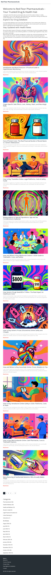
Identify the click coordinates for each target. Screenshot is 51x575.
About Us (5, 560)
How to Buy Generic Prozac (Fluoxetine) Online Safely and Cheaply (23, 331)
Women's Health (7, 510)
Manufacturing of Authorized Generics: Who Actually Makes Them (23, 478)
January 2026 (7, 542)
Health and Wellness (9, 507)
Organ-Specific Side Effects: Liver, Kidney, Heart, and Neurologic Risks (25, 105)
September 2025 (8, 553)
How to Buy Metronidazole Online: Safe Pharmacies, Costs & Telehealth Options (23, 441)
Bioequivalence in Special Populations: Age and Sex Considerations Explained (20, 218)
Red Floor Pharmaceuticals (10, 2)
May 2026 (6, 531)
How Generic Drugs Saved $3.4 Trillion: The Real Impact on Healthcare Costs (23, 293)
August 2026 (7, 523)
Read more (6, 74)
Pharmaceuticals (8, 502)
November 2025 (8, 547)
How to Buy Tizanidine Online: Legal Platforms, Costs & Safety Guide (24, 180)
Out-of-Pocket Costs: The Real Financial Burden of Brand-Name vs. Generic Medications (25, 141)
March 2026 (7, 537)
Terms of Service (7, 562)
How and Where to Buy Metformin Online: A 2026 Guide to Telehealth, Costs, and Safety (23, 256)
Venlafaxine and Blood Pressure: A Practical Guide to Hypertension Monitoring (21, 68)
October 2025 (7, 550)
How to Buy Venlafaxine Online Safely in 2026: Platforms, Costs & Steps (25, 404)
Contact (5, 568)
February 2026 (7, 539)
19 (15, 493)
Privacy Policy (6, 564)
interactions (6, 518)
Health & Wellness (8, 504)
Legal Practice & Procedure (10, 512)
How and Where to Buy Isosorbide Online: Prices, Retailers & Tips (25, 367)
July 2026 (6, 526)
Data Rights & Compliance (9, 566)
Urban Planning (7, 515)
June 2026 (6, 529)
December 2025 (7, 544)
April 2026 (6, 534)
